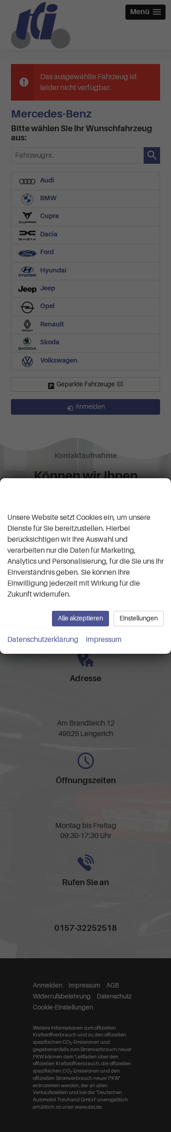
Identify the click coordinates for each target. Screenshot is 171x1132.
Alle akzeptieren (80, 618)
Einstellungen (138, 618)
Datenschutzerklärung (42, 639)
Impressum (104, 639)
